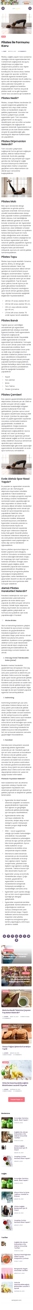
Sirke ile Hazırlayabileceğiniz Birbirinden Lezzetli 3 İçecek (15, 1084)
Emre (4, 51)
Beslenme (6, 991)
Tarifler (5, 1026)
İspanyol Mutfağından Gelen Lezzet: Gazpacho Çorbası (22, 1257)
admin (6, 1016)
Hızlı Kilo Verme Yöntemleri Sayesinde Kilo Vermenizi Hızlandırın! (15, 956)
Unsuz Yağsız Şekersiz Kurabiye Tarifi (16, 1047)
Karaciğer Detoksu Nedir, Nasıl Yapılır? (21, 1119)
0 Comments (22, 51)
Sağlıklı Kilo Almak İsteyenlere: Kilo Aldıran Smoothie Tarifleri (21, 1135)
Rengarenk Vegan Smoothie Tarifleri (21, 1270)
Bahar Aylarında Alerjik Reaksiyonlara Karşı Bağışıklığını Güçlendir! (19, 979)
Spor (3, 36)
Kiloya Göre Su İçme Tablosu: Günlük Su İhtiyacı (21, 1194)
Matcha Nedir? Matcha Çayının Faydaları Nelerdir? (16, 1011)
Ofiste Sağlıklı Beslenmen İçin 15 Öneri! (20, 1148)
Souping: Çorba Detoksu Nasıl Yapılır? (22, 1157)
